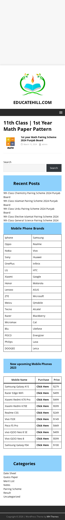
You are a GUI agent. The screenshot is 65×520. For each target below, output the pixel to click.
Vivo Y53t (10, 419)
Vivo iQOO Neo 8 (14, 438)
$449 (56, 425)
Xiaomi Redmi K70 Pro (17, 399)
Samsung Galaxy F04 (17, 445)
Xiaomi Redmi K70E (16, 406)
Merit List (8, 481)
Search (7, 162)
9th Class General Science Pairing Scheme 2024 (30, 220)
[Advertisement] (32, 32)
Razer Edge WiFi (14, 393)
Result (7, 492)
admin (44, 144)
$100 (56, 445)
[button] (60, 112)
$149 (56, 419)
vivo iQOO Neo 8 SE (16, 432)
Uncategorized (11, 496)
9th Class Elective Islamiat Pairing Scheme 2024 (30, 216)
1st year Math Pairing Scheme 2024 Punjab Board (38, 138)
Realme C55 (12, 412)
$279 (56, 386)
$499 (56, 393)
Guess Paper (10, 477)
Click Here (43, 386)
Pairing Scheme (12, 489)
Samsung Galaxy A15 (17, 386)
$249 (56, 412)
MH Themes (53, 516)
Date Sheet (9, 473)
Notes (6, 485)
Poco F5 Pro (11, 425)
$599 (56, 406)
